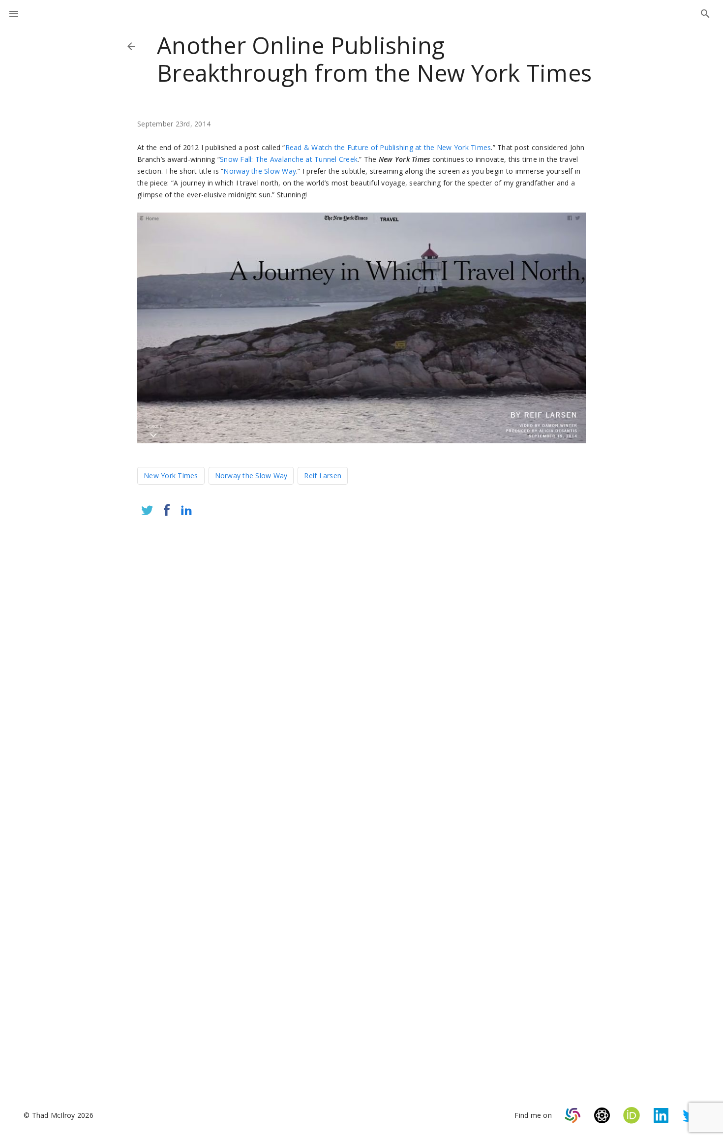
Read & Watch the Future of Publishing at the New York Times (388, 147)
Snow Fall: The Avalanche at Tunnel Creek (289, 159)
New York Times (171, 475)
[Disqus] (361, 655)
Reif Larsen (322, 475)
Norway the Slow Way (259, 171)
